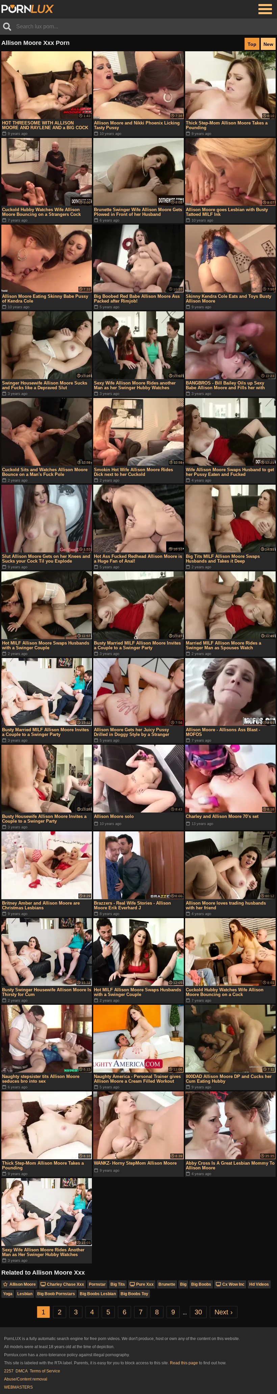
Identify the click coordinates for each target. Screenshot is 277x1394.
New (268, 44)
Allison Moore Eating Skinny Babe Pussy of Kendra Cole (45, 299)
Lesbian (24, 1293)
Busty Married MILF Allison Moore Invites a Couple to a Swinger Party (137, 645)
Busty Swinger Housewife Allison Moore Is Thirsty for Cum (46, 992)
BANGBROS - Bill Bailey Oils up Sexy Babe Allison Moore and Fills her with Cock (225, 385)
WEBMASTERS (18, 1387)
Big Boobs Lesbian (98, 1293)
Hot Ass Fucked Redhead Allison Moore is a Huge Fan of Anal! (138, 559)
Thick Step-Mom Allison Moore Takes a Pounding (227, 125)
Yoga (7, 1293)
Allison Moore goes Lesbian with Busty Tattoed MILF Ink (227, 212)
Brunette (166, 1284)
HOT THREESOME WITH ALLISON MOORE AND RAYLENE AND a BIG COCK (45, 125)
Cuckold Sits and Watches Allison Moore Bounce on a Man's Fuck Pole (44, 472)
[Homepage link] (27, 9)
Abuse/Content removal (25, 1379)
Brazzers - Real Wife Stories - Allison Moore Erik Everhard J (132, 905)
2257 (9, 1371)
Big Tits (117, 1284)
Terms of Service (45, 1371)
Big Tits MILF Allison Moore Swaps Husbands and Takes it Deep (223, 559)
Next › (224, 1312)
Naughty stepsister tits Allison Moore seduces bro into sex (40, 1079)
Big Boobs (201, 1284)
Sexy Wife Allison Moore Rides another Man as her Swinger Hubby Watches (135, 385)
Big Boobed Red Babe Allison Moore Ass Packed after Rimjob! (137, 299)
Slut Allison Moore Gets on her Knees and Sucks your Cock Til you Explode (46, 559)
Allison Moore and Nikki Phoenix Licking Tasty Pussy (137, 125)
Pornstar (97, 1284)
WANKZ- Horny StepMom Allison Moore (135, 1163)
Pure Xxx (145, 1284)
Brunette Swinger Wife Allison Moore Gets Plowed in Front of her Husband (138, 212)
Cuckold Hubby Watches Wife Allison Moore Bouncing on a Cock (224, 992)
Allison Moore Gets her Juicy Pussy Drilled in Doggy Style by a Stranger (131, 732)
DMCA (22, 1371)
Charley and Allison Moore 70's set (222, 816)
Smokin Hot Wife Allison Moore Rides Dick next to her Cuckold (133, 472)
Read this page (184, 1363)
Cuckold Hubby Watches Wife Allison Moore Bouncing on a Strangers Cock (41, 212)
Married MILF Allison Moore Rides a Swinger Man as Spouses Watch (223, 645)
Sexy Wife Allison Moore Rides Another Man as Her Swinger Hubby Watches (43, 1252)
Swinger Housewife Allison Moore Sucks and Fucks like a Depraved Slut (44, 385)
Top (252, 44)
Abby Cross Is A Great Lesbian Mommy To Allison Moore (230, 1165)
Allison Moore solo (114, 816)
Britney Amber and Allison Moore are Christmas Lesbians (41, 905)
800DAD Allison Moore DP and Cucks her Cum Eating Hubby (229, 1079)
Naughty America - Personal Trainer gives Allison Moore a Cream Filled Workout (137, 1079)
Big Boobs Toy (134, 1293)
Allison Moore (22, 1284)
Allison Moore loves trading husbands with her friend (226, 905)
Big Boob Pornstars (56, 1293)
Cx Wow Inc (233, 1284)
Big (183, 1284)
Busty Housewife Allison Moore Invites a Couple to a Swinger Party (44, 819)
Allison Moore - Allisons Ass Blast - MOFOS (223, 732)
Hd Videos (259, 1284)
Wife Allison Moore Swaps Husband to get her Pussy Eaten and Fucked (230, 472)
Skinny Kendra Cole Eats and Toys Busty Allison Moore (228, 299)
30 (198, 1312)
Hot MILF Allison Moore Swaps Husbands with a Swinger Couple (45, 645)
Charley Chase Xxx (65, 1284)
